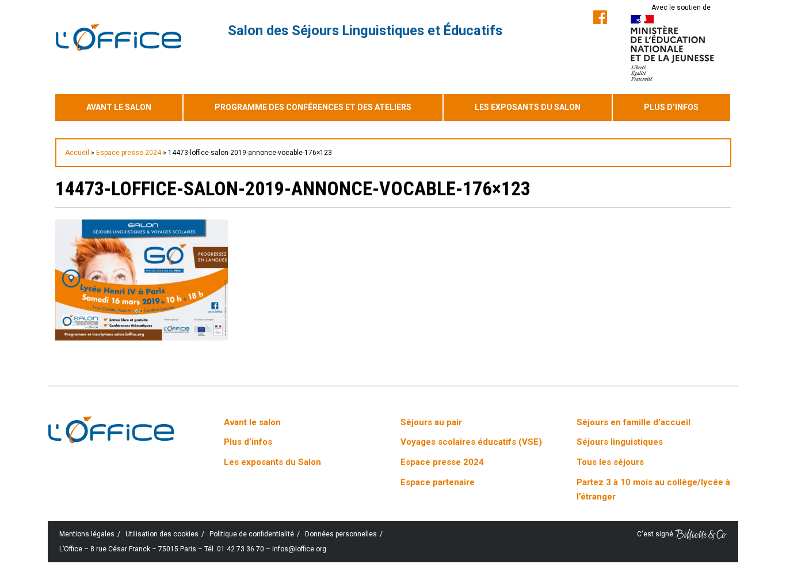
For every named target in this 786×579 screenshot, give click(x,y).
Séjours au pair (431, 422)
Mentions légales (87, 534)
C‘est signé (656, 534)
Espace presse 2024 (128, 153)
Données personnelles (341, 534)
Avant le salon (118, 107)
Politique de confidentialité (251, 534)
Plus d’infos (671, 107)
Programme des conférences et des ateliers (313, 107)
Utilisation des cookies (162, 534)
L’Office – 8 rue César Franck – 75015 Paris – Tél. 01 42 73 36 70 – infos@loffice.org (192, 549)
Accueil (77, 153)
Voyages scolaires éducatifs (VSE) (471, 442)
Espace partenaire (437, 482)
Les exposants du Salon (528, 107)
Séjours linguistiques (620, 442)
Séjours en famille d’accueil (633, 422)
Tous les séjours (610, 462)
